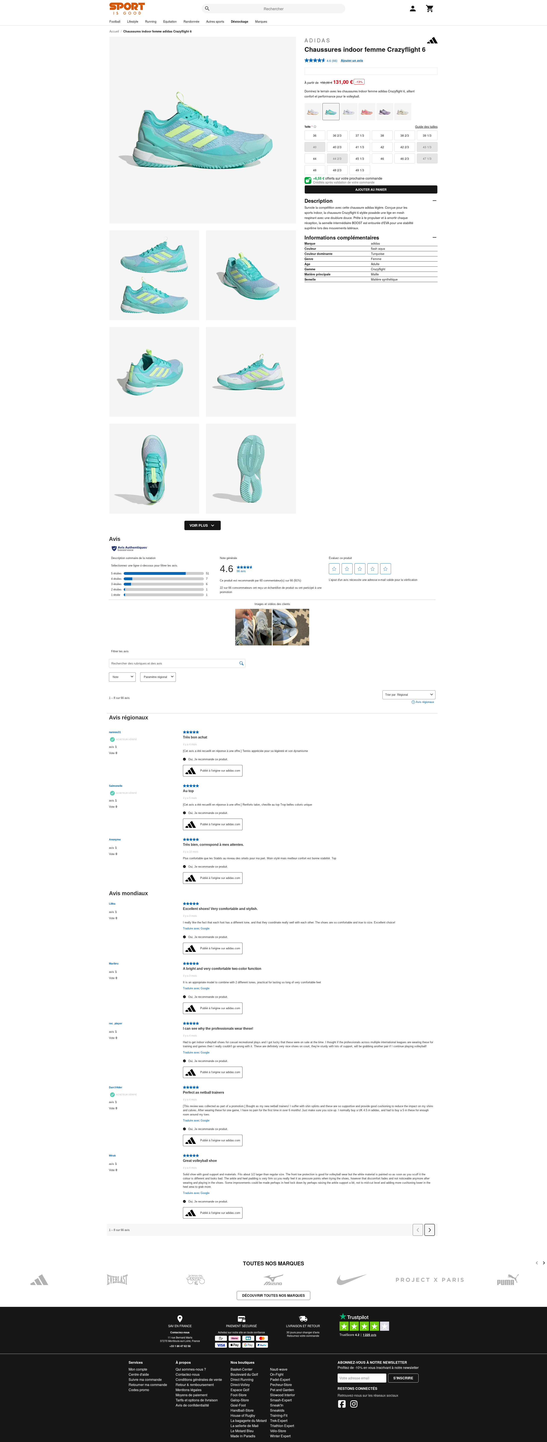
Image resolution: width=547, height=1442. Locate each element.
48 (314, 170)
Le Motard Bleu (242, 1430)
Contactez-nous (180, 1332)
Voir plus (199, 525)
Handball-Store (242, 1410)
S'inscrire (403, 1377)
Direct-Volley (240, 1384)
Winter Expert (280, 1435)
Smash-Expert (281, 1400)
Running (150, 21)
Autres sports (215, 21)
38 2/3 (404, 135)
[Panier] (430, 8)
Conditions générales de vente (199, 1379)
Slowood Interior (282, 1394)
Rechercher (274, 8)
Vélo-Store (278, 1430)
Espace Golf (240, 1389)
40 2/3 (337, 147)
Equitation (170, 21)
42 (382, 147)
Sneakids (277, 1410)
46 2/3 (404, 158)
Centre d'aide (139, 1374)
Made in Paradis (243, 1435)
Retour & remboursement (195, 1384)
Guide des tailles (426, 126)
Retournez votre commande (303, 1335)
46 (382, 158)
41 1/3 (360, 147)
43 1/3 (427, 147)
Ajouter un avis (352, 60)
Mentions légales (188, 1389)
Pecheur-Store (281, 1384)
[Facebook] (342, 1404)
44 (314, 158)
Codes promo (139, 1389)
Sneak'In (276, 1405)
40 (314, 147)
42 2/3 (404, 147)
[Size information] (314, 126)
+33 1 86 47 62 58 (180, 1346)
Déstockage (239, 21)
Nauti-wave (278, 1369)
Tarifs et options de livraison (197, 1400)
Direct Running (242, 1379)
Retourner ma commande (148, 1384)
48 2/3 (337, 170)
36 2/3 (337, 135)
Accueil (114, 31)
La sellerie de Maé (245, 1425)
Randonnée (191, 21)
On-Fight (276, 1374)
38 (382, 135)
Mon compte (138, 1369)
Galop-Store (240, 1400)
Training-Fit (278, 1415)
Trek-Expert (278, 1420)
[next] (544, 1263)
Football (114, 21)
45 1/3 (360, 158)
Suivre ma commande (145, 1379)
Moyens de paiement (191, 1394)
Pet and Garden (282, 1389)
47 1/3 (427, 158)
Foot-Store (239, 1394)
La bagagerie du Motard (249, 1420)
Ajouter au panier (371, 189)
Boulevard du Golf (244, 1374)
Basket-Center (241, 1369)
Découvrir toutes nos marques (273, 1295)
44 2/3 (337, 158)
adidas (317, 40)
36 (314, 135)
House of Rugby (243, 1415)
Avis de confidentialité (192, 1405)
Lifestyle (132, 21)
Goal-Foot (238, 1405)
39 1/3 (427, 135)
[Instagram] (354, 1404)
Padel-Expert (280, 1379)
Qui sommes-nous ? (191, 1369)
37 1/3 (360, 135)
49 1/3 (360, 170)
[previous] (537, 1263)
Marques (261, 21)
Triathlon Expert (282, 1425)
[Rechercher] (207, 8)
